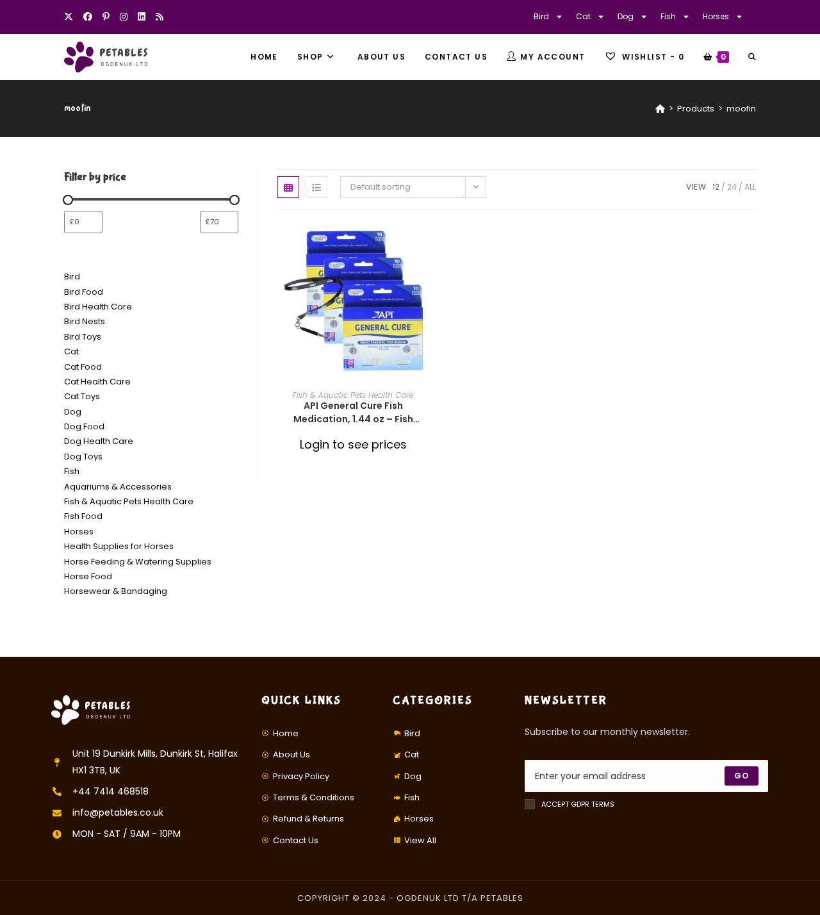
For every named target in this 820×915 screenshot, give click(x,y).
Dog (626, 16)
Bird (541, 16)
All (750, 186)
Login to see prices (353, 444)
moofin (741, 109)
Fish (668, 16)
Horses (716, 16)
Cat (583, 16)
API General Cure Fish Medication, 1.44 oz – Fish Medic (353, 412)
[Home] (660, 109)
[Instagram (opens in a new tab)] (124, 16)
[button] (425, 279)
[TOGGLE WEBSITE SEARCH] (752, 57)
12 (715, 186)
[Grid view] (288, 187)
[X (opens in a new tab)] (71, 16)
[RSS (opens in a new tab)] (159, 16)
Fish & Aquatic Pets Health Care (353, 395)
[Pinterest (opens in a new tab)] (106, 16)
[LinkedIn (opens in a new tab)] (142, 16)
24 (732, 186)
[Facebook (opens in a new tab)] (87, 16)
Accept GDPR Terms (577, 804)
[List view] (316, 187)
